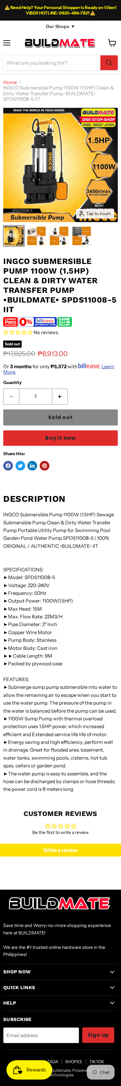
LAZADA (49, 1061)
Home (10, 82)
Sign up (98, 1035)
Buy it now (60, 438)
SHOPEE (73, 1061)
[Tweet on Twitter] (20, 466)
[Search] (109, 62)
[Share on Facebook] (8, 466)
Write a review (60, 850)
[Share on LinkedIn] (32, 466)
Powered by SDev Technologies (77, 1073)
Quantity (12, 382)
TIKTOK (96, 1061)
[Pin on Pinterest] (44, 466)
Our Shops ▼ (60, 26)
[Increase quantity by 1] (60, 397)
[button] (18, 332)
